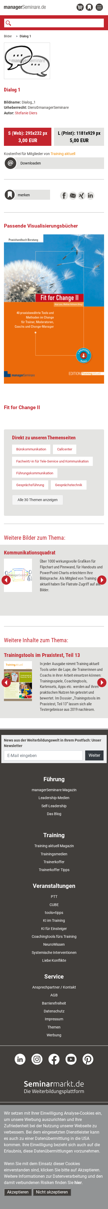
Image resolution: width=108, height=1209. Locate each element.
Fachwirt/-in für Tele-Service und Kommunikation (52, 461)
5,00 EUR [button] (79, 136)
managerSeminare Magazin (54, 790)
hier (78, 1182)
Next (102, 580)
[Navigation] (100, 7)
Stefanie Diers (26, 113)
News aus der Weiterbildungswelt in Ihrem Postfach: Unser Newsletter (52, 743)
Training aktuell (63, 154)
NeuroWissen (54, 944)
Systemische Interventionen (54, 952)
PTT (54, 896)
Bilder (8, 36)
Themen (54, 1027)
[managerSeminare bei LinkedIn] (20, 1059)
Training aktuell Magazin (54, 846)
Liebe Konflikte (54, 960)
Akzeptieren (18, 1192)
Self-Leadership (54, 806)
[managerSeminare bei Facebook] (54, 1059)
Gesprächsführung (30, 485)
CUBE (54, 905)
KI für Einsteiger (54, 929)
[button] (54, 164)
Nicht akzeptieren (52, 1192)
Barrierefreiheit (54, 1003)
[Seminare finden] (54, 1087)
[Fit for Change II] (54, 309)
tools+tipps (54, 912)
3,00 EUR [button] (27, 136)
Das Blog (54, 814)
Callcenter (64, 449)
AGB (54, 995)
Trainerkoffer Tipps (54, 870)
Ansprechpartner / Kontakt (54, 987)
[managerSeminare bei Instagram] (37, 1059)
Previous (6, 580)
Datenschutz (54, 1011)
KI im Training (54, 920)
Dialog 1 (25, 36)
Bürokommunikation (31, 449)
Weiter (94, 755)
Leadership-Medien (54, 798)
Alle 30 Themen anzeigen (38, 500)
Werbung (54, 1035)
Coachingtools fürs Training (54, 936)
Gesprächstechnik (68, 485)
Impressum (54, 1019)
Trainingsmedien (54, 854)
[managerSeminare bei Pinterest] (88, 1059)
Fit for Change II (22, 407)
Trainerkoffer (54, 862)
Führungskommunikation (34, 473)
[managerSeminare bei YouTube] (71, 1059)
